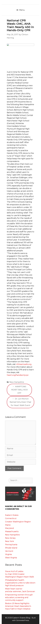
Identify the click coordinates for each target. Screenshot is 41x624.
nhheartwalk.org (23, 364)
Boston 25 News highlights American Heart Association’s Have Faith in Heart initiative (18, 606)
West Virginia (11, 558)
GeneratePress (22, 620)
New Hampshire (16, 382)
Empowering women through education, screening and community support (19, 597)
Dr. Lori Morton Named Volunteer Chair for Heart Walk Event (20, 402)
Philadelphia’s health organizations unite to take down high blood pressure (20, 583)
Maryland (9, 528)
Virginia (8, 554)
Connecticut (11, 518)
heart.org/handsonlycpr (18, 375)
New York (9, 541)
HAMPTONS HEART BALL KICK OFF (19, 390)
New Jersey (10, 538)
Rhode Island (11, 548)
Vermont (9, 551)
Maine (8, 525)
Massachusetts (11, 531)
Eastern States (11, 515)
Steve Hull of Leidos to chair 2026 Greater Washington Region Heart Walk (19, 574)
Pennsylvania (11, 544)
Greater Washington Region (18, 522)
